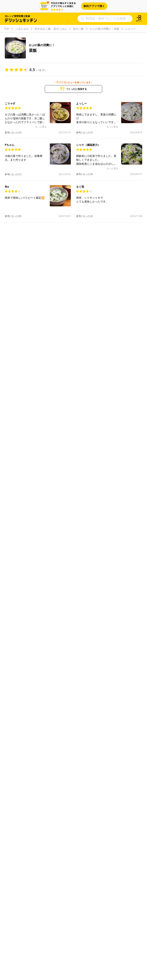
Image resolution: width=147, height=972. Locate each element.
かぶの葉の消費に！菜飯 (104, 28)
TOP (6, 28)
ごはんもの (22, 28)
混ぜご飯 (78, 28)
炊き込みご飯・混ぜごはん (51, 28)
